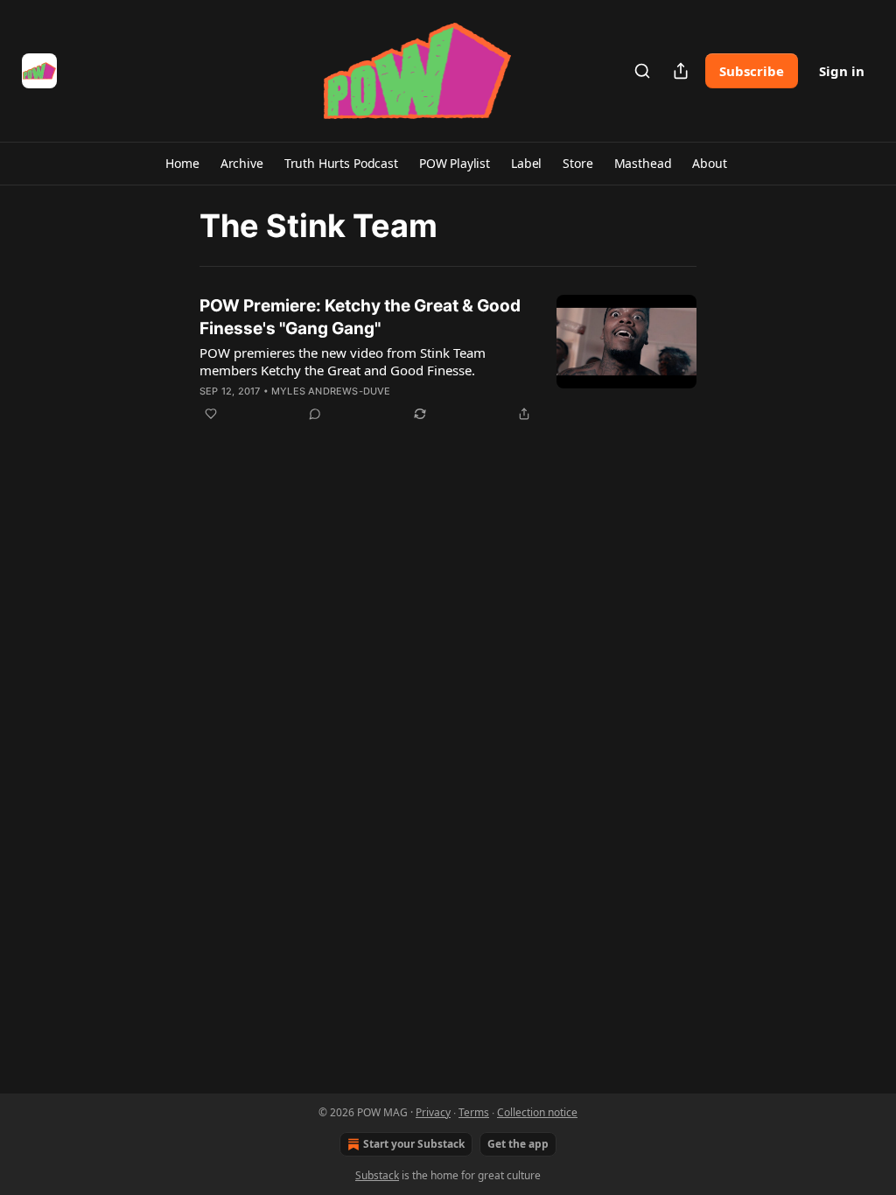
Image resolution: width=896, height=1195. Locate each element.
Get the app (518, 1143)
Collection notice (537, 1112)
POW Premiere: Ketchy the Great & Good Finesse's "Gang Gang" (360, 317)
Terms (473, 1112)
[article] (448, 359)
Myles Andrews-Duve (331, 391)
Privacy (433, 1112)
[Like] (211, 413)
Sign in (841, 71)
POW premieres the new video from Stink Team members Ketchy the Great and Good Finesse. (343, 361)
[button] (182, 164)
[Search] (642, 70)
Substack (377, 1175)
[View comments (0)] (315, 413)
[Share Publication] (680, 70)
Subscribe (751, 71)
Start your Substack (414, 1143)
